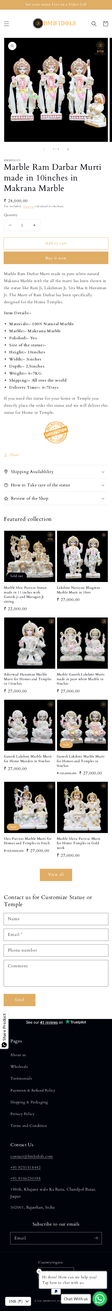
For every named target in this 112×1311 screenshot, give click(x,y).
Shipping (28, 206)
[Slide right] (67, 149)
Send (19, 999)
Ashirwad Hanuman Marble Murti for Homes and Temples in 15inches (28, 679)
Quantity (11, 215)
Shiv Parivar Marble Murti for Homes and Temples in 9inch (28, 841)
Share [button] (14, 454)
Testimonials (21, 1078)
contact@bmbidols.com (31, 1156)
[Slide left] (44, 149)
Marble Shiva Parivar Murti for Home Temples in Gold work (79, 843)
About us (18, 1054)
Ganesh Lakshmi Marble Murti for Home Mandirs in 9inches (28, 759)
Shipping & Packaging (29, 1102)
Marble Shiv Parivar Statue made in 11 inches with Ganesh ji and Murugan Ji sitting (25, 595)
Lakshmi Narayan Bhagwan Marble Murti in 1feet (79, 590)
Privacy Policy (22, 1113)
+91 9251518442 (25, 1167)
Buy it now (56, 258)
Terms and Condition (28, 1125)
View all (56, 874)
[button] (6, 24)
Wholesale (19, 1066)
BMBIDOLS (49, 1301)
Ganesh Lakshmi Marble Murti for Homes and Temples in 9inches (81, 761)
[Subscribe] (96, 1238)
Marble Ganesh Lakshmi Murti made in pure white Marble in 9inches (81, 679)
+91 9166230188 (25, 1178)
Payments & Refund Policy (32, 1090)
